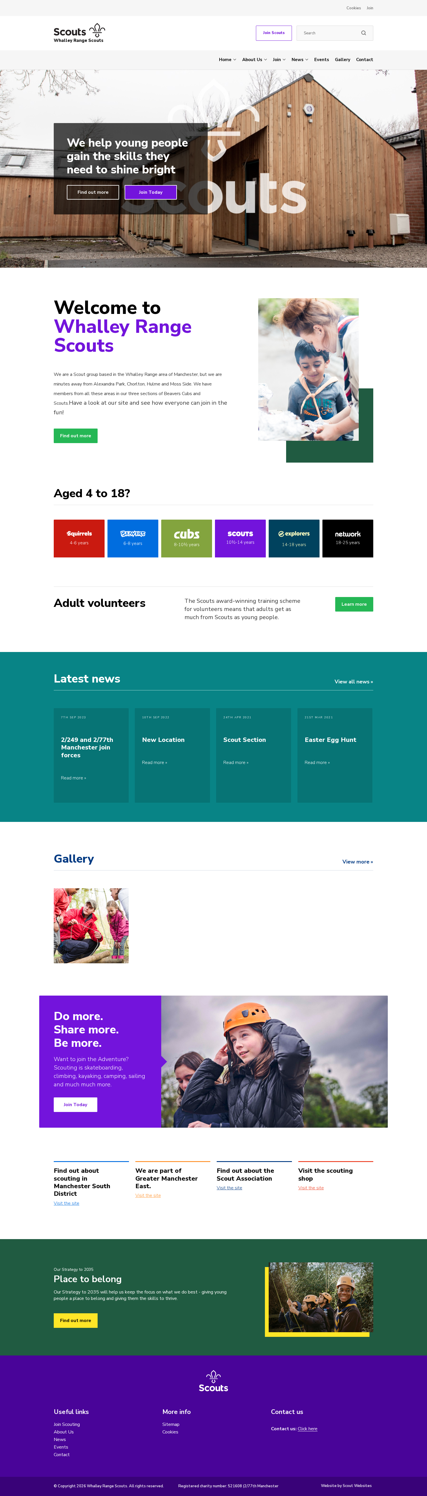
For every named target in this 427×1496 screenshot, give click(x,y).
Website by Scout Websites (346, 1485)
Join (370, 8)
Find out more (93, 192)
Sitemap (171, 1424)
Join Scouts (274, 32)
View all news (352, 681)
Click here (307, 1428)
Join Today (150, 192)
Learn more (354, 604)
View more (355, 861)
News (298, 60)
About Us (252, 60)
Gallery (342, 60)
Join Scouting (67, 1424)
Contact (364, 60)
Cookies (354, 8)
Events (321, 60)
